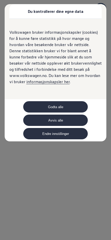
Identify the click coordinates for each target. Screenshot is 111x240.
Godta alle (55, 107)
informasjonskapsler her (48, 81)
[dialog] (55, 120)
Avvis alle (55, 120)
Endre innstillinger (55, 134)
